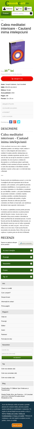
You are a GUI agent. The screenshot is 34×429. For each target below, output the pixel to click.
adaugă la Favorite (8, 104)
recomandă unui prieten (9, 108)
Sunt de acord (17, 425)
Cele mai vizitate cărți (8, 377)
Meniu (29, 8)
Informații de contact (7, 301)
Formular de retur (6, 339)
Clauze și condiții (6, 288)
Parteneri (4, 334)
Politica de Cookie (12, 413)
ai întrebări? (6, 112)
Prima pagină (5, 306)
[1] (31, 13)
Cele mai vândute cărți (8, 368)
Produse (6, 13)
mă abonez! (17, 357)
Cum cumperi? (5, 292)
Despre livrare (5, 297)
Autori (3, 330)
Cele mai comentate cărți (9, 373)
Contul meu (9, 8)
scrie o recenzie (7, 116)
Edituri (3, 325)
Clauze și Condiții (18, 416)
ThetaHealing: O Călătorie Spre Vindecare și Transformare (15, 389)
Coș (19, 8)
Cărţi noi (3, 317)
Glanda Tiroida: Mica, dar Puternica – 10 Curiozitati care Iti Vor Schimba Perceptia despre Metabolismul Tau (16, 396)
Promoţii (3, 321)
